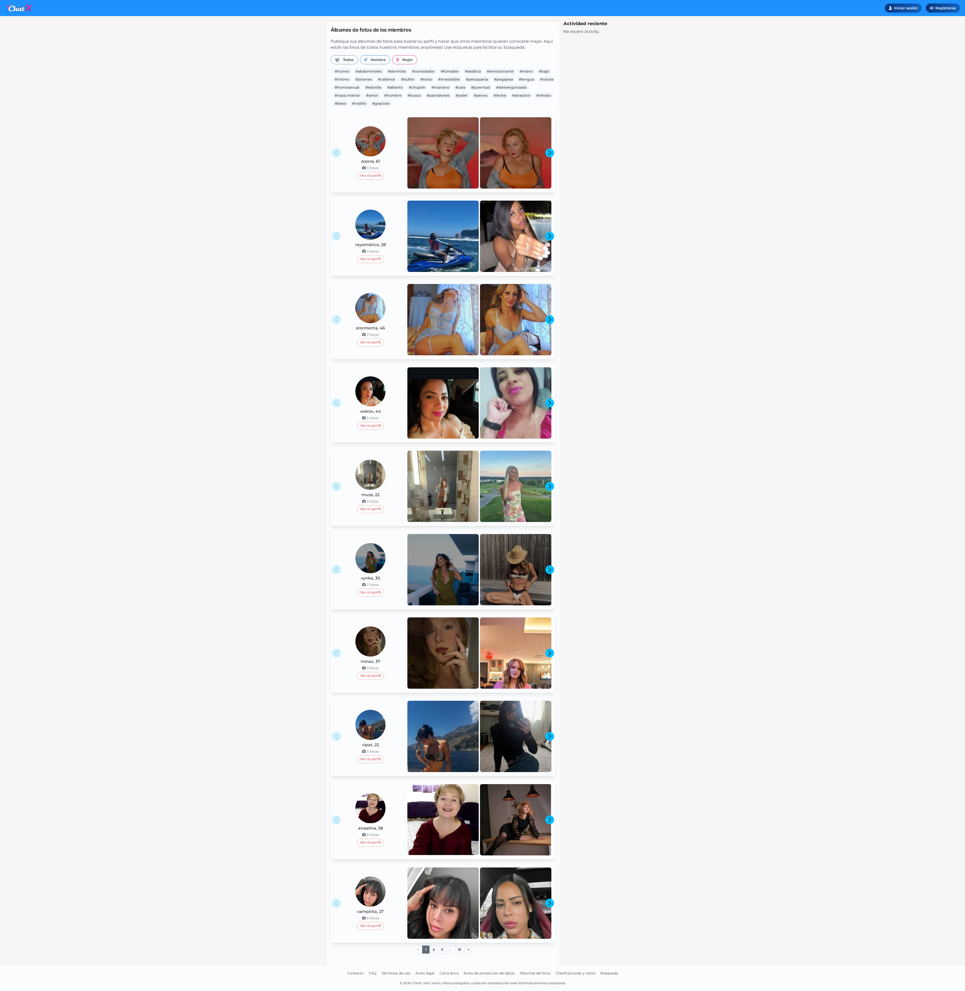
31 (459, 949)
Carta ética (449, 973)
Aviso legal (425, 973)
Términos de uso (395, 973)
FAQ (372, 973)
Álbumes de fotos (535, 973)
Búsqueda (609, 973)
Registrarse (945, 8)
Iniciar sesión (906, 8)
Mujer (407, 59)
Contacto (355, 973)
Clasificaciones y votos (575, 973)
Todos (348, 59)
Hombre (378, 59)
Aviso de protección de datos (489, 973)
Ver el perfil (370, 175)
